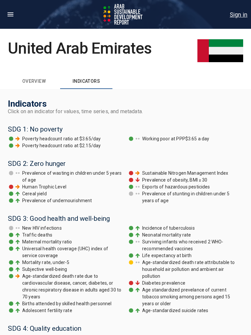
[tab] (34, 81)
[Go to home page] (123, 14)
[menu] (10, 14)
